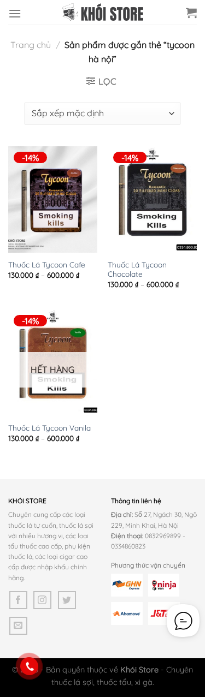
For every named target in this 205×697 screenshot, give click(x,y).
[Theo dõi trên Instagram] (42, 600)
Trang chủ (30, 44)
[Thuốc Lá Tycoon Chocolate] (152, 199)
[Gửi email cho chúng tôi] (18, 626)
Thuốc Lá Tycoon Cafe (46, 264)
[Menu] (14, 13)
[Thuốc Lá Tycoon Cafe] (52, 199)
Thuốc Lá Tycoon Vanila (49, 427)
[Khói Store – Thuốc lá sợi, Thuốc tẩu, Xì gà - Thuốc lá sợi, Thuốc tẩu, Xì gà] (103, 12)
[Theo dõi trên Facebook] (18, 600)
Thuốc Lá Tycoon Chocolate (137, 269)
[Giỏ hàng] (191, 13)
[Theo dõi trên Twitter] (67, 600)
